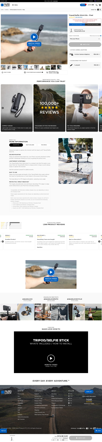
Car (19, 396)
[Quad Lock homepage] (5, 6)
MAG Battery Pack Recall (41, 414)
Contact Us (38, 396)
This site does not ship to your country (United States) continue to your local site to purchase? (85, 21)
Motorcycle (21, 394)
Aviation (20, 407)
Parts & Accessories (23, 417)
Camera (20, 414)
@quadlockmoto (51, 299)
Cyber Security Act (40, 412)
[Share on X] (100, 9)
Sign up (3, 430)
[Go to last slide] (3, 108)
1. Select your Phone (74, 35)
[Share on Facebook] (98, 9)
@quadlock (27, 299)
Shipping (90, 4)
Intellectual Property (57, 398)
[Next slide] (99, 108)
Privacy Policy (38, 400)
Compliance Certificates (41, 405)
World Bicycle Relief (57, 400)
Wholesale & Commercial (58, 405)
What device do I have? (95, 35)
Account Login (38, 398)
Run (19, 412)
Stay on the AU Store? (92, 24)
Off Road (20, 400)
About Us (53, 394)
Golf (19, 410)
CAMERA (6, 9)
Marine (19, 405)
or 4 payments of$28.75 (57, 438)
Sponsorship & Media (57, 407)
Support (37, 394)
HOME (2, 9)
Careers (53, 403)
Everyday (20, 403)
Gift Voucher (21, 419)
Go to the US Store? (77, 24)
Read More (39, 247)
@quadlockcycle (74, 299)
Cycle (19, 398)
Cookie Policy (38, 403)
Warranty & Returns (40, 407)
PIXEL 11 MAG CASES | (51, 1)
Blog (52, 396)
